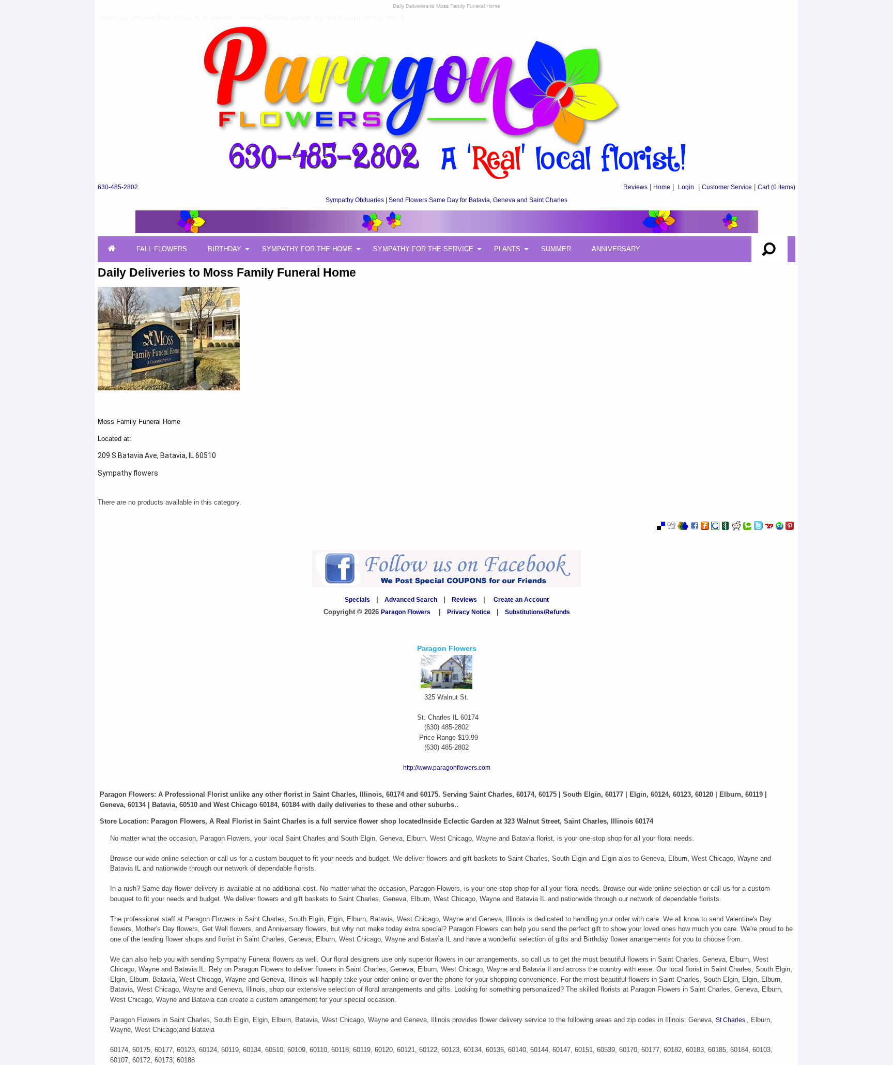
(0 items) (776, 187)
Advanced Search (410, 599)
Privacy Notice (468, 612)
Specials (357, 599)
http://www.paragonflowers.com (446, 767)
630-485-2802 (118, 187)
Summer (556, 249)
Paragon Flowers (405, 612)
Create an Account (521, 599)
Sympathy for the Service (423, 249)
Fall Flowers (161, 249)
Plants (507, 249)
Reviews (635, 187)
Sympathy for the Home (307, 249)
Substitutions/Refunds (537, 612)
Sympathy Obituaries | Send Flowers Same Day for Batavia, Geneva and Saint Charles (446, 200)
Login (686, 187)
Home (661, 187)
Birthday (224, 249)
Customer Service (727, 187)
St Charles (731, 1020)
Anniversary (616, 249)
